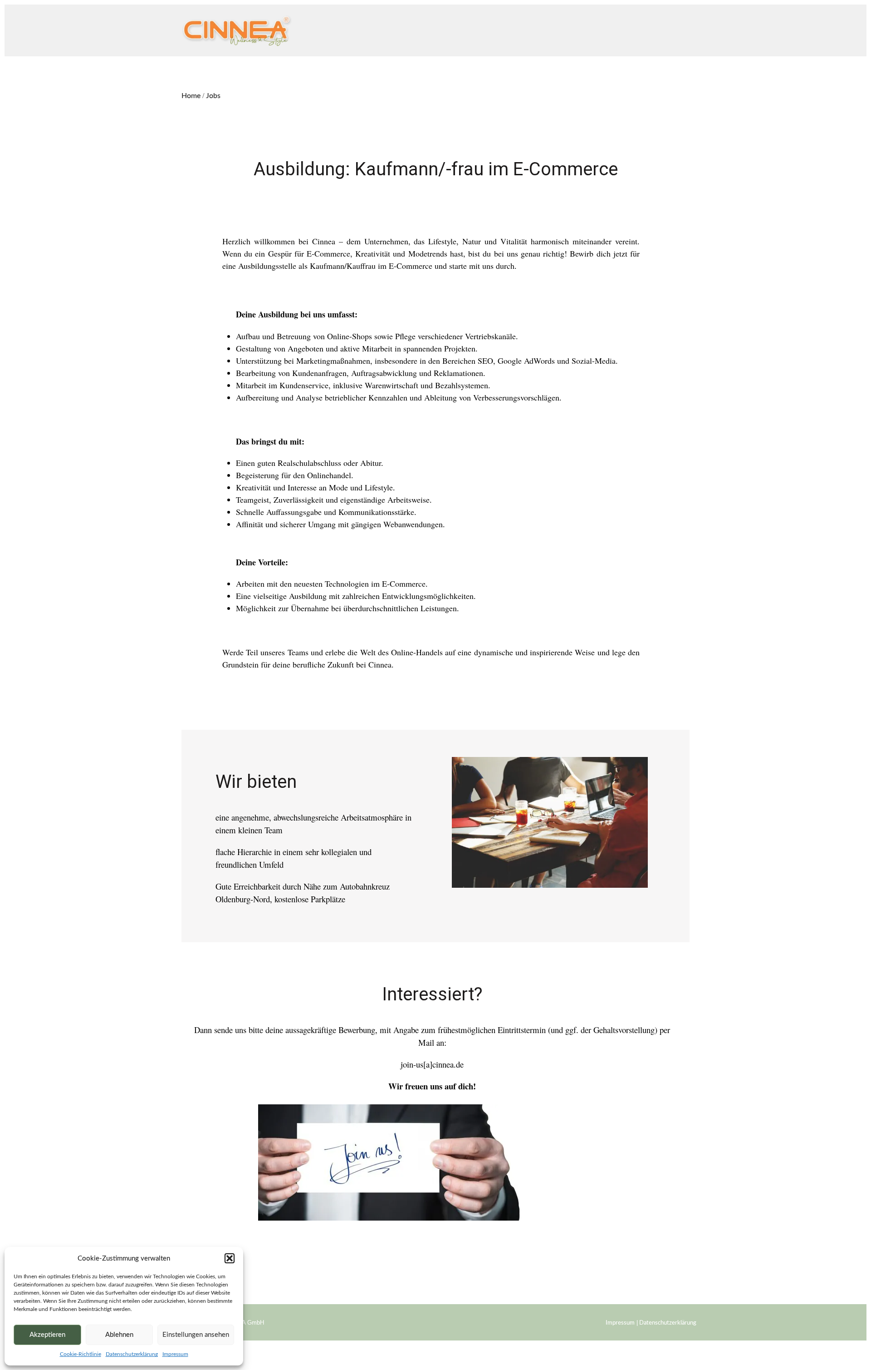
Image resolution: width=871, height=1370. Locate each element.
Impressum (175, 1354)
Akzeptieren (47, 1334)
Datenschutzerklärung (132, 1354)
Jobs (213, 95)
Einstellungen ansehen (195, 1334)
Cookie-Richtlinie (80, 1354)
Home (191, 95)
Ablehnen (119, 1334)
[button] (229, 1258)
